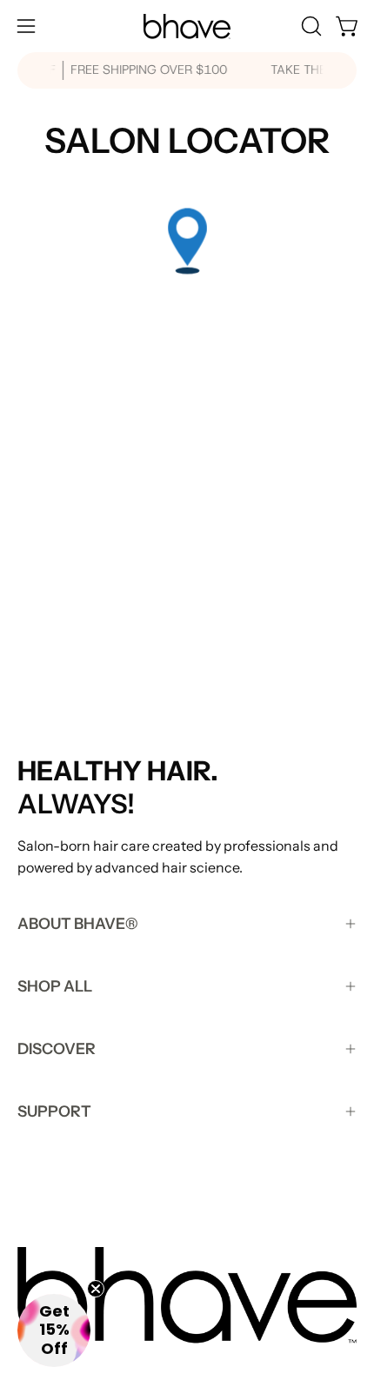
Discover (56, 1048)
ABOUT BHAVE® (77, 923)
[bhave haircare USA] (187, 26)
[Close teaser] (95, 1288)
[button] (309, 26)
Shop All (54, 986)
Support (54, 1111)
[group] (187, 70)
